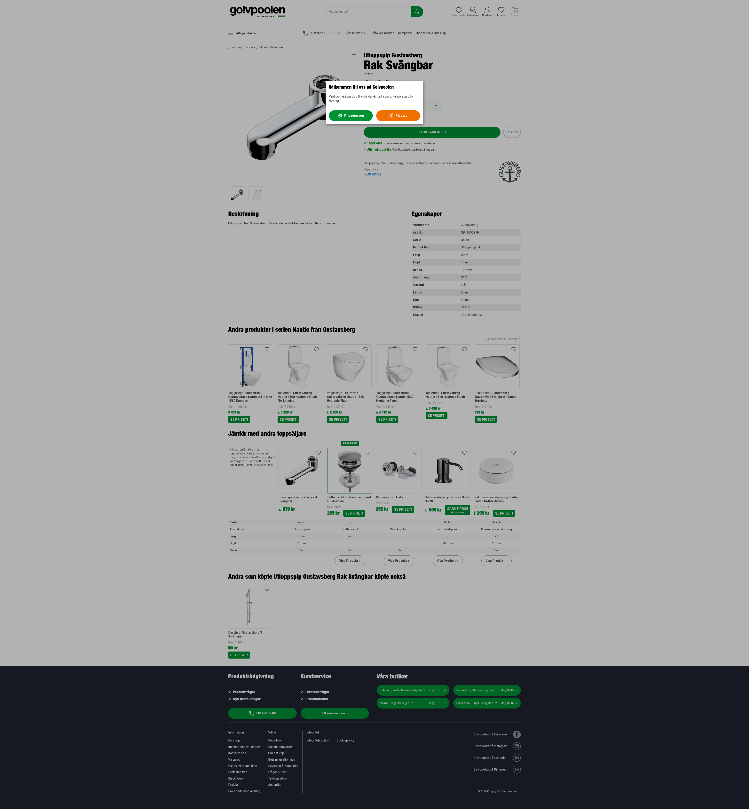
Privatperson (354, 115)
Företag (401, 115)
